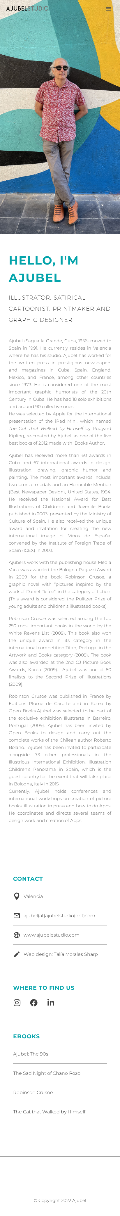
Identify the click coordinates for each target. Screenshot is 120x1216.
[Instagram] (17, 1002)
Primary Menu (108, 8)
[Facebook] (34, 1002)
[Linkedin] (50, 1002)
